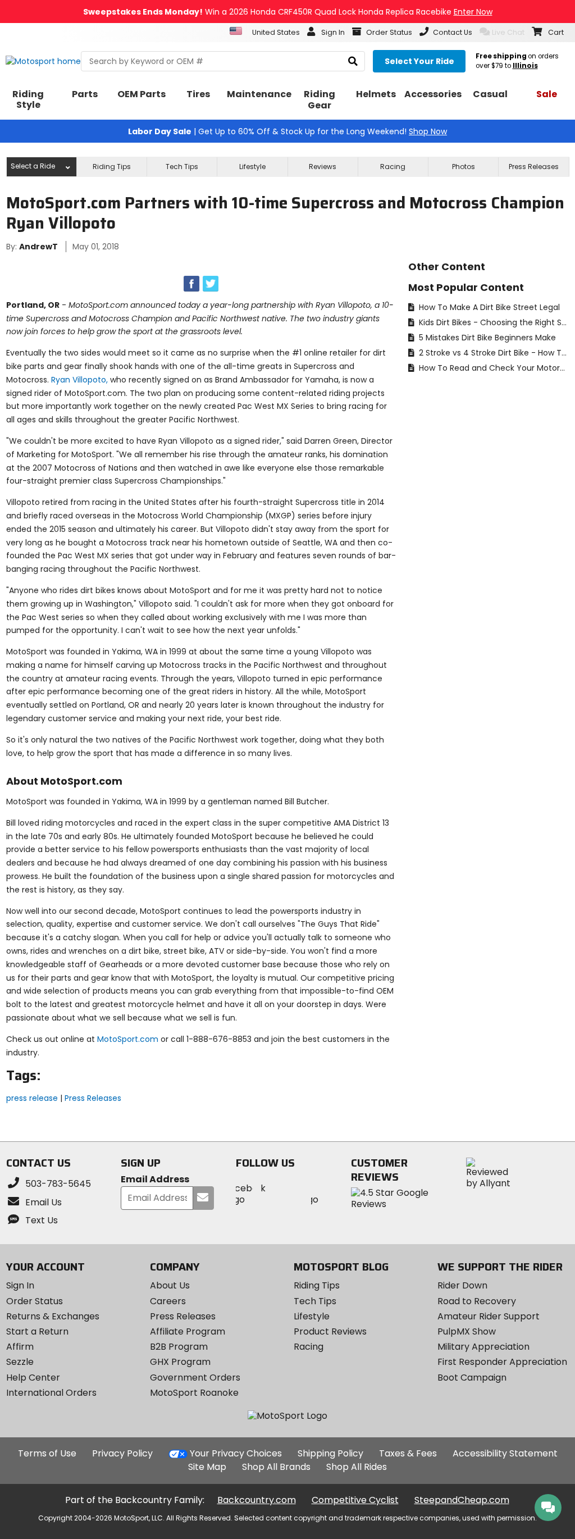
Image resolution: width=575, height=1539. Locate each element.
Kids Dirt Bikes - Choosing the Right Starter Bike (493, 322)
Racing (392, 166)
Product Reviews (330, 1331)
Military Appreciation (483, 1346)
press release (32, 1098)
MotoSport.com (127, 1039)
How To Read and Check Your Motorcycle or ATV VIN (493, 368)
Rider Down (462, 1285)
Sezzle (20, 1361)
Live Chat (508, 32)
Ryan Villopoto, (79, 379)
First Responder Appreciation (502, 1361)
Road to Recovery (476, 1301)
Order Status (34, 1301)
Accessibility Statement (505, 1453)
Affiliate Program (187, 1331)
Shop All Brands (276, 1466)
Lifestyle (252, 166)
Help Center (33, 1377)
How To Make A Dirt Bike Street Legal (488, 307)
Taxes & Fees (408, 1453)
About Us (170, 1285)
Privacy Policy (122, 1453)
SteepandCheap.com (461, 1500)
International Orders (51, 1392)
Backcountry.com (256, 1500)
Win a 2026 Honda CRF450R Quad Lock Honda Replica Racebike (287, 11)
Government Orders (195, 1377)
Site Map (207, 1466)
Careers (168, 1301)
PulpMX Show (466, 1331)
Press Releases (534, 166)
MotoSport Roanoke (194, 1392)
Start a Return (37, 1331)
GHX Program (180, 1361)
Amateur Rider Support (488, 1316)
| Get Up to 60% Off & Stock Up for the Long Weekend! (287, 131)
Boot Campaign (471, 1377)
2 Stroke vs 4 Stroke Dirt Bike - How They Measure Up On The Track (493, 352)
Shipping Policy (330, 1453)
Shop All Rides (356, 1466)
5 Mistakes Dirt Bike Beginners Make (486, 337)
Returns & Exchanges (52, 1316)
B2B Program (179, 1346)
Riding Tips (112, 166)
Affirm (20, 1346)
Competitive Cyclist (355, 1500)
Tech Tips (182, 166)
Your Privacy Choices (236, 1453)
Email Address (155, 1180)
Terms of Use (47, 1453)
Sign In (20, 1285)
